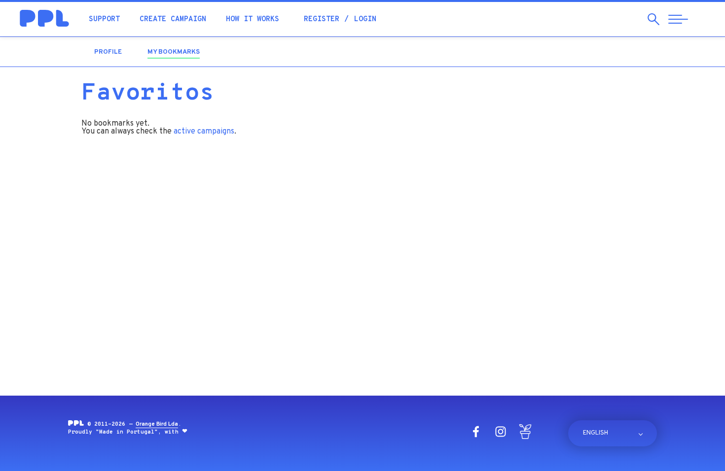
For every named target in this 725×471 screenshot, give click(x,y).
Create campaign (173, 19)
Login (365, 19)
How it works (252, 19)
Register (321, 19)
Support (104, 19)
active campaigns (204, 131)
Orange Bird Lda (157, 424)
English (595, 433)
